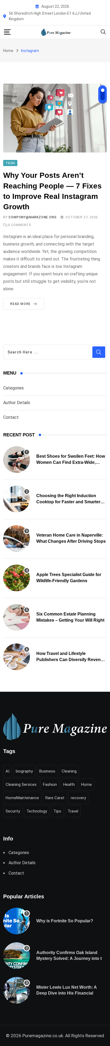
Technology (36, 811)
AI (7, 771)
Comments (19, 225)
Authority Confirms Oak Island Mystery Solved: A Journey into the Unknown (71, 958)
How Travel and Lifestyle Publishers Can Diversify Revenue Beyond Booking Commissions (71, 659)
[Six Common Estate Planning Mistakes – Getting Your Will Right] (16, 617)
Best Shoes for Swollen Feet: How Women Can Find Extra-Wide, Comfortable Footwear (70, 462)
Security (13, 811)
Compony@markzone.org (32, 217)
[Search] (103, 31)
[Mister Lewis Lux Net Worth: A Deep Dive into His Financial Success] (16, 990)
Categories (13, 388)
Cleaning (69, 771)
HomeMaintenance (22, 797)
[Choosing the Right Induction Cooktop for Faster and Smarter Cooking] (16, 499)
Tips (57, 811)
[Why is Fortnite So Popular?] (16, 921)
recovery (78, 797)
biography (24, 771)
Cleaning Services (21, 784)
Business (47, 771)
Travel (73, 811)
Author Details (16, 402)
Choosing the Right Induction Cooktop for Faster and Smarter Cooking (68, 501)
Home (8, 51)
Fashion (50, 784)
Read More (20, 304)
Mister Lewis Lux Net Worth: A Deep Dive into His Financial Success (66, 993)
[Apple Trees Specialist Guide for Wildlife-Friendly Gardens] (16, 578)
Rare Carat (54, 797)
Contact (11, 417)
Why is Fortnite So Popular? (64, 921)
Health (69, 784)
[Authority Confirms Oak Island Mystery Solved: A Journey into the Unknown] (16, 955)
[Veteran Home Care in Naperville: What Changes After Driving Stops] (16, 538)
